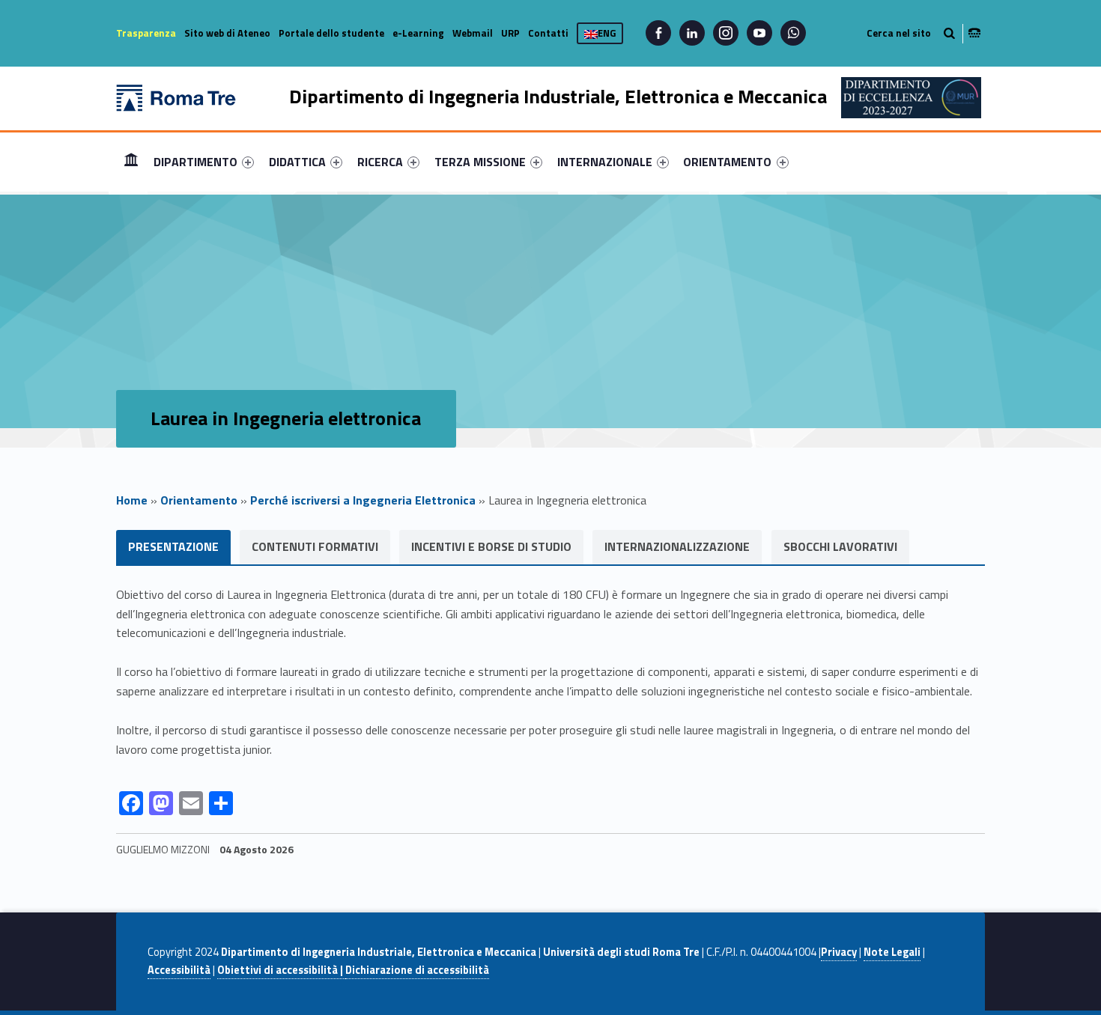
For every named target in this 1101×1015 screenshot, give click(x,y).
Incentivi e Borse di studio (491, 546)
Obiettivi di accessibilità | (281, 970)
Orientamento (198, 500)
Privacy (839, 952)
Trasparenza (146, 32)
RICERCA (380, 162)
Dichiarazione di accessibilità (417, 970)
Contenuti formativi (315, 546)
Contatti (548, 32)
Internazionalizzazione (677, 546)
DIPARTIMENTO (195, 162)
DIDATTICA (297, 162)
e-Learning (418, 32)
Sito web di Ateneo (227, 32)
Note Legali (892, 952)
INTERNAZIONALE (604, 162)
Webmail (472, 32)
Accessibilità (179, 970)
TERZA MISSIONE (480, 162)
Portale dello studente (331, 32)
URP (510, 32)
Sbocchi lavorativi (840, 546)
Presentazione (173, 546)
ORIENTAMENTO (727, 162)
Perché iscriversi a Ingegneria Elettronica (363, 500)
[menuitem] (131, 162)
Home (131, 161)
